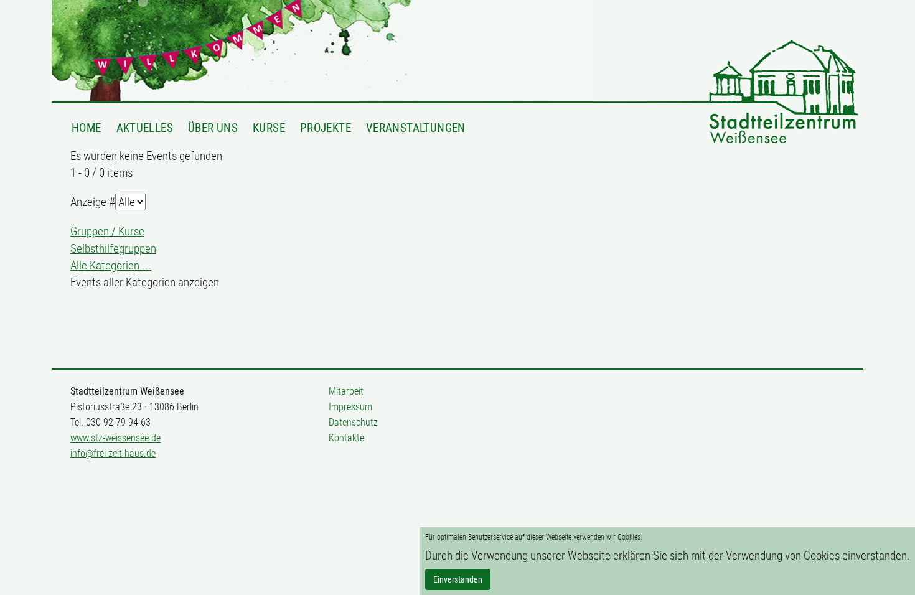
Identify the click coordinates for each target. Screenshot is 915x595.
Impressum (350, 407)
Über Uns (213, 127)
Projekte (325, 127)
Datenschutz (353, 422)
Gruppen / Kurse (107, 231)
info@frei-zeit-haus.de (113, 453)
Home (86, 127)
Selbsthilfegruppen (113, 248)
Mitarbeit (346, 391)
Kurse (269, 127)
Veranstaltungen (416, 127)
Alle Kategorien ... (110, 265)
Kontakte (346, 438)
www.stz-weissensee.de (115, 438)
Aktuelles (144, 127)
